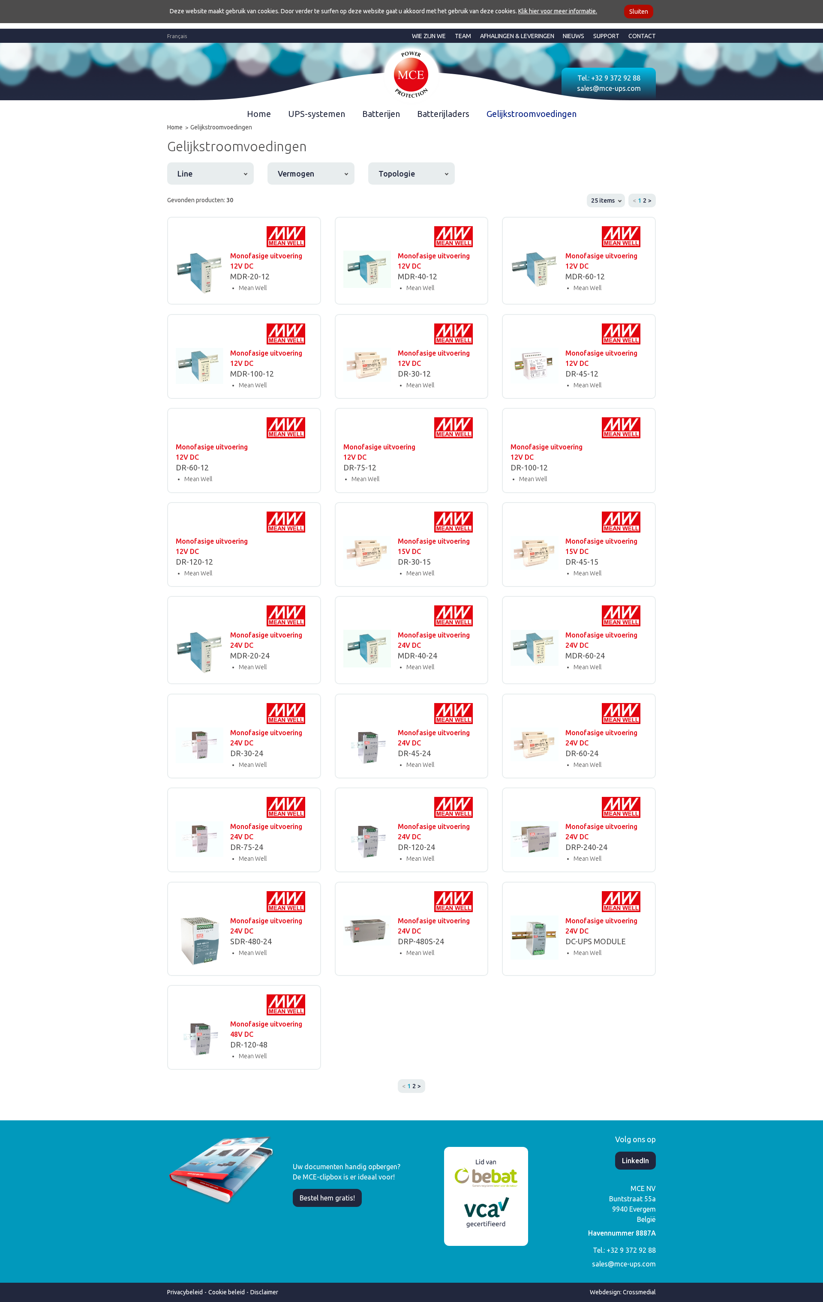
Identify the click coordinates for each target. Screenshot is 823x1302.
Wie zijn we (429, 36)
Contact (642, 36)
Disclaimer (264, 1292)
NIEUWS (573, 36)
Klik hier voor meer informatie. (557, 11)
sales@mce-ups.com (609, 88)
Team (463, 36)
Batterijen (381, 114)
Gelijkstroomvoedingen (532, 114)
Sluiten (638, 11)
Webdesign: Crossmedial (623, 1292)
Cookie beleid (226, 1292)
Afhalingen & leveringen (517, 36)
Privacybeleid (185, 1292)
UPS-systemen (316, 114)
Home (259, 114)
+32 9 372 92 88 (615, 78)
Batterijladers (443, 114)
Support (606, 36)
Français (177, 36)
